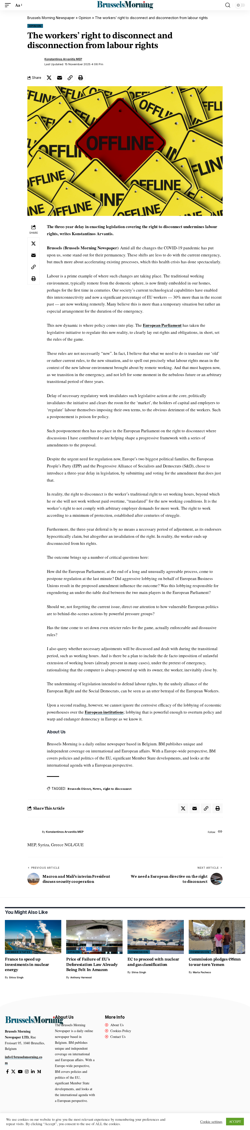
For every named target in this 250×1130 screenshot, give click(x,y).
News (97, 789)
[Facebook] (7, 1071)
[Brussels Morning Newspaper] (125, 5)
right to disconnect (117, 789)
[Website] (220, 832)
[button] (9, 5)
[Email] (59, 78)
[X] (13, 1071)
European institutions (104, 712)
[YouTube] (20, 1071)
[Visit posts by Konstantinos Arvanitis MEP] (34, 61)
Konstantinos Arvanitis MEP (63, 59)
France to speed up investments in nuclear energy (27, 964)
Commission (138, 951)
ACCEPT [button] (235, 1121)
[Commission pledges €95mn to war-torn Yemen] (217, 937)
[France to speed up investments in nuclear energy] (33, 937)
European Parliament (162, 325)
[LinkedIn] (33, 1071)
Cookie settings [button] (211, 1121)
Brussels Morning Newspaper (51, 18)
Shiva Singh (16, 977)
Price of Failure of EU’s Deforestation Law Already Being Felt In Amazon (91, 964)
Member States (19, 951)
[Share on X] (49, 78)
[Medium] (39, 1071)
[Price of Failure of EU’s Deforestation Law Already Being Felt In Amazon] (94, 937)
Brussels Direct (79, 789)
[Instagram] (27, 1071)
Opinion (85, 18)
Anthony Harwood (81, 977)
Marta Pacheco (202, 972)
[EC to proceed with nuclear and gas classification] (155, 937)
